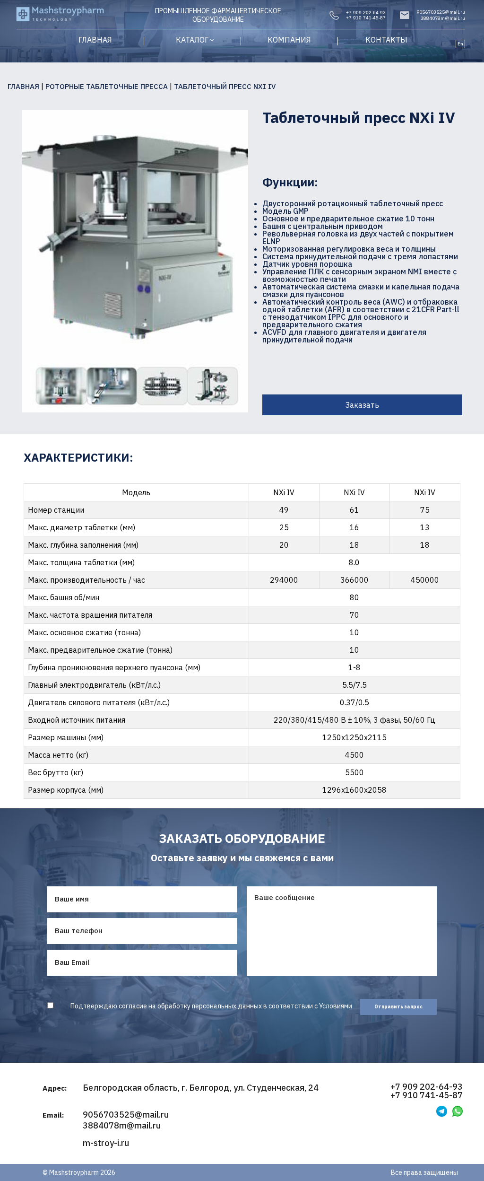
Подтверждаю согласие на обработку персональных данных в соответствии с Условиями (211, 1006)
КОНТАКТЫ (386, 39)
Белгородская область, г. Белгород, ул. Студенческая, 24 (201, 1088)
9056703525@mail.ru (440, 12)
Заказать (362, 405)
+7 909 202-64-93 (366, 12)
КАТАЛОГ (192, 39)
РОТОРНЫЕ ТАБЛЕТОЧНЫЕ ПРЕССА (106, 86)
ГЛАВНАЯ (95, 39)
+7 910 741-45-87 (366, 17)
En (460, 44)
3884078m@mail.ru (443, 18)
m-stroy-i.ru (106, 1143)
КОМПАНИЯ (289, 39)
